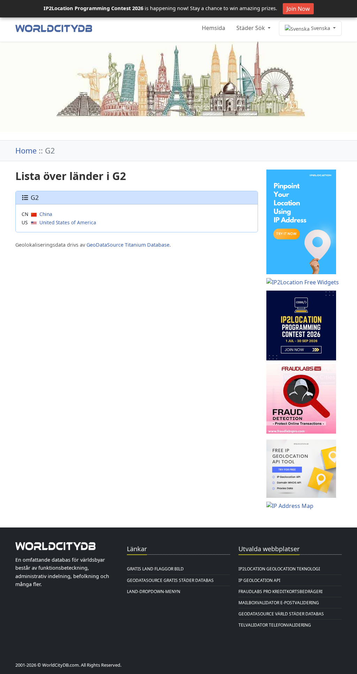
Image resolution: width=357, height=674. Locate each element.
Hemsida (213, 28)
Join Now (298, 9)
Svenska (321, 28)
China (45, 214)
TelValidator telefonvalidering (274, 625)
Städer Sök (251, 28)
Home (26, 150)
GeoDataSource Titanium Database (127, 244)
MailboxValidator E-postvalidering (278, 603)
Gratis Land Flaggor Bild (155, 569)
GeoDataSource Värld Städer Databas (281, 614)
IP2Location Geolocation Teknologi (279, 569)
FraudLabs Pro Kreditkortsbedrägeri (280, 591)
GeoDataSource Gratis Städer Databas (170, 580)
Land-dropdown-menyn (153, 591)
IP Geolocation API (259, 580)
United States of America (67, 222)
